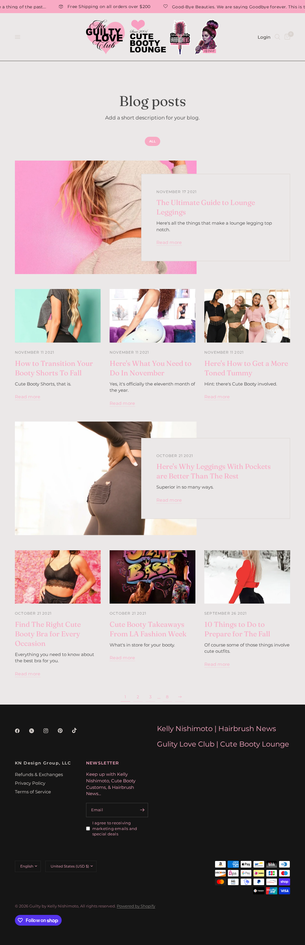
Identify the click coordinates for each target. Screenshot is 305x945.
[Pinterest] (64, 730)
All (152, 141)
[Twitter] (35, 730)
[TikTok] (78, 730)
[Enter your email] (142, 810)
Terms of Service (33, 792)
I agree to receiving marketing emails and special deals (114, 828)
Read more (169, 242)
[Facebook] (21, 730)
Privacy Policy (30, 783)
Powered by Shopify (136, 906)
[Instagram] (50, 730)
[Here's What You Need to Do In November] (152, 316)
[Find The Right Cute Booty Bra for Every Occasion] (58, 577)
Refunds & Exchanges (39, 774)
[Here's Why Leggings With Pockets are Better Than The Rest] (106, 478)
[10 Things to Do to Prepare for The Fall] (247, 577)
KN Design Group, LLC (43, 763)
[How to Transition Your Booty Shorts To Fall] (58, 316)
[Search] (277, 37)
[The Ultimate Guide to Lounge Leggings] (106, 217)
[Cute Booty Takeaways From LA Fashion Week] (152, 577)
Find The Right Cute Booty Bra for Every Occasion (48, 634)
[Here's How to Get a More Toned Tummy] (247, 316)
